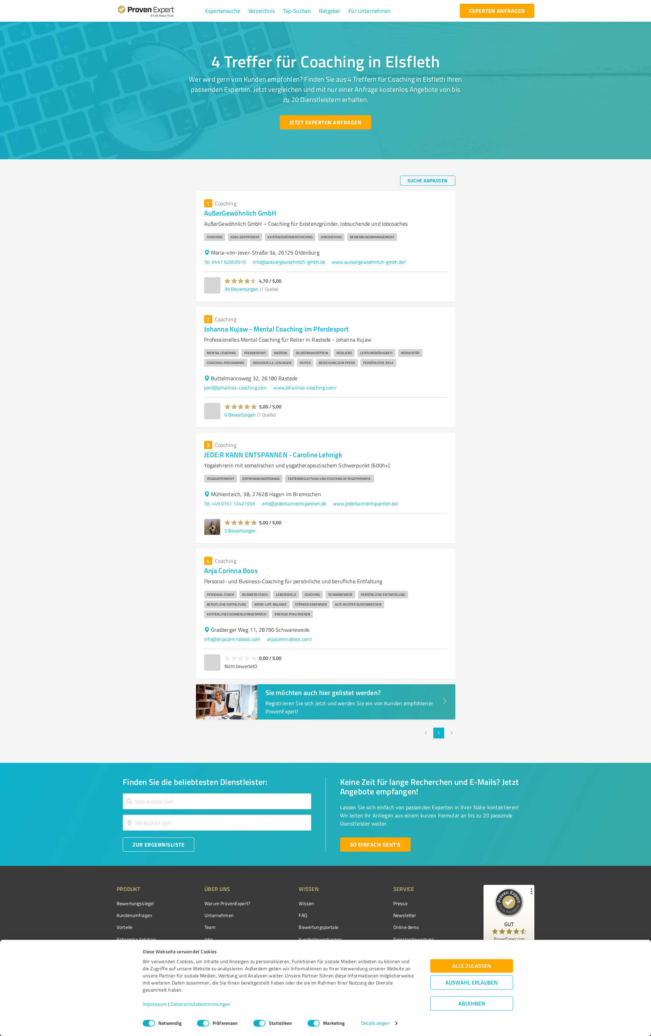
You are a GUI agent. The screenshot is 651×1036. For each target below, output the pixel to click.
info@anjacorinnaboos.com (232, 639)
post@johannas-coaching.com (235, 387)
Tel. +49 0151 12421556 (229, 503)
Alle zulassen (471, 966)
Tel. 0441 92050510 (225, 262)
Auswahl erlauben (472, 983)
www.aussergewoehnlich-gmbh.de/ (369, 262)
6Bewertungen (240, 414)
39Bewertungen (241, 289)
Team (210, 927)
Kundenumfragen (134, 915)
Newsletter (404, 915)
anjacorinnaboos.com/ (289, 639)
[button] (222, 11)
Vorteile (124, 927)
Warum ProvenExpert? (227, 903)
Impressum (155, 1004)
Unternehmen (219, 915)
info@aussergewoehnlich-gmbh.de (289, 262)
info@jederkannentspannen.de (294, 503)
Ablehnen (471, 1004)
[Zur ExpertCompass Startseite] (159, 10)
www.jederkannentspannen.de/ (366, 503)
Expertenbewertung (413, 939)
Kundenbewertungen (320, 939)
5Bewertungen (240, 530)
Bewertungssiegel (135, 903)
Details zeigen (375, 1023)
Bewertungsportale (318, 927)
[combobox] (217, 801)
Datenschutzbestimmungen (201, 1004)
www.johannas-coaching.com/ (305, 387)
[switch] (203, 1023)
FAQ (303, 915)
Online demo (406, 927)
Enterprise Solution (136, 939)
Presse (400, 903)
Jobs (208, 939)
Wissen (306, 903)
